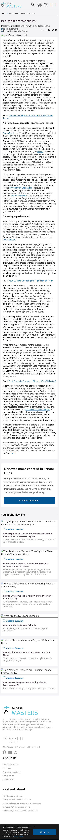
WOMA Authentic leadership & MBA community (22, 803)
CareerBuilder (9, 133)
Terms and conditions (11, 772)
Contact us (7, 768)
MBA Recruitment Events (12, 796)
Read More (18, 836)
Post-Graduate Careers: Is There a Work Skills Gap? (32, 381)
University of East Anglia (20, 187)
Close (43, 832)
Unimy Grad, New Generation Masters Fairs (20, 810)
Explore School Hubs (29, 500)
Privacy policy (8, 776)
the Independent (18, 195)
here (14, 453)
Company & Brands (10, 764)
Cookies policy (8, 779)
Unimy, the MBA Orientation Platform (18, 799)
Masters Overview (14, 529)
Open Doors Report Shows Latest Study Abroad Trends (28, 116)
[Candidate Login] (46, 5)
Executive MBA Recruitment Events (16, 807)
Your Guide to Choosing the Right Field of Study (31, 280)
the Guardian (9, 239)
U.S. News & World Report (37, 409)
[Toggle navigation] (53, 5)
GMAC (40, 151)
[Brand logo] (20, 711)
